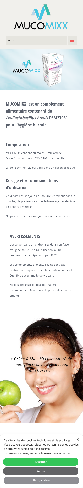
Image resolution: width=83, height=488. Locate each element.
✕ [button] (77, 439)
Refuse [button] (40, 471)
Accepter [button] (41, 461)
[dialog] (41, 461)
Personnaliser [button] (41, 480)
